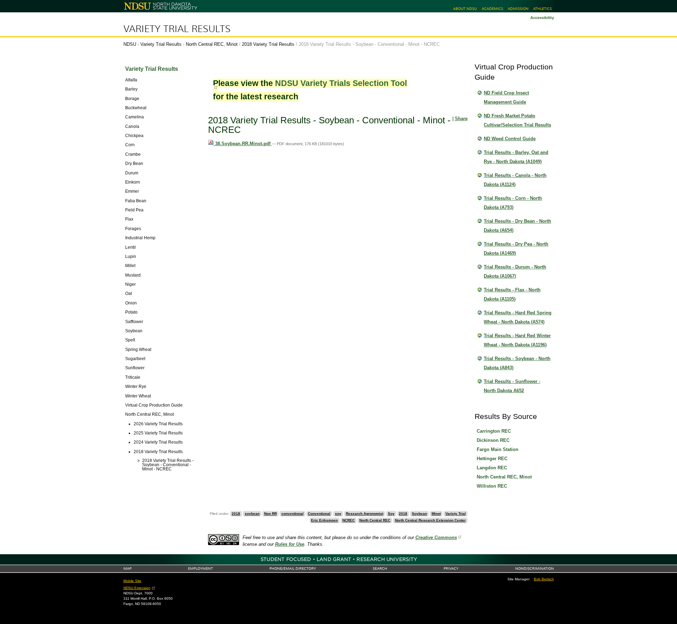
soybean (252, 513)
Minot (436, 513)
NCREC (348, 520)
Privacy (451, 568)
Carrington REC (494, 431)
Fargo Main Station (497, 449)
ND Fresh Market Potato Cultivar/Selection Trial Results (517, 120)
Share (461, 118)
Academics (492, 8)
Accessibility (542, 18)
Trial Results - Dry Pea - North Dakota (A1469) (516, 248)
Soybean (419, 513)
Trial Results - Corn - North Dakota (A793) (513, 203)
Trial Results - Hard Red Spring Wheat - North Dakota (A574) (517, 317)
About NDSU (465, 8)
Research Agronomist (364, 513)
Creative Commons (436, 537)
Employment (200, 568)
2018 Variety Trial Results (268, 44)
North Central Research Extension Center (430, 520)
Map (127, 568)
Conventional (319, 513)
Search (380, 568)
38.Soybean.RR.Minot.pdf (243, 143)
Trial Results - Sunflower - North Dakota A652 (512, 386)
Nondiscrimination (534, 568)
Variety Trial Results (177, 29)
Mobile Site (132, 581)
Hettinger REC (492, 458)
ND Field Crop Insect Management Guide (506, 97)
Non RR (270, 513)
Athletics (542, 8)
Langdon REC (492, 467)
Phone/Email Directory (292, 568)
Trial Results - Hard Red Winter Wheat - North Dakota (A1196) (517, 340)
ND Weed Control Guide (510, 138)
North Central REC (374, 520)
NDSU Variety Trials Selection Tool (341, 83)
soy (338, 513)
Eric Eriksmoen (324, 520)
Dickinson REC (493, 440)
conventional (292, 513)
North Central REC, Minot (212, 44)
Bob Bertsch (544, 579)
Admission (518, 8)
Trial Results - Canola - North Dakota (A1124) (515, 180)
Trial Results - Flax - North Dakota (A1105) (512, 294)
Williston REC (492, 486)
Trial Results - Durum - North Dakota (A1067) (515, 271)
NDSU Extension (137, 588)
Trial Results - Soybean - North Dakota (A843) (517, 363)
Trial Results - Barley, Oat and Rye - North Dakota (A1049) (516, 157)
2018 (236, 513)
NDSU (129, 44)
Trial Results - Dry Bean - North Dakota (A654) (517, 225)
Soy (391, 513)
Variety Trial (455, 513)
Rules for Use (289, 544)
